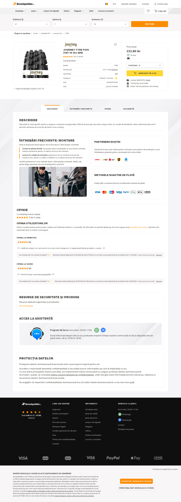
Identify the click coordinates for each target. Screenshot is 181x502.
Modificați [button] (114, 70)
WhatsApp (126, 414)
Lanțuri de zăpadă (51, 11)
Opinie (108, 109)
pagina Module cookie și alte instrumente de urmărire (74, 496)
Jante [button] (33, 11)
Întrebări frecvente (81, 109)
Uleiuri (66, 11)
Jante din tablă (91, 413)
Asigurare (56, 409)
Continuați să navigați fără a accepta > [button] (165, 469)
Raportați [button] (159, 255)
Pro (114, 4)
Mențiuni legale (59, 426)
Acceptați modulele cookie (136, 481)
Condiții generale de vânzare (64, 430)
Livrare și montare (106, 11)
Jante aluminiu (91, 418)
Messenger (127, 420)
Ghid (91, 11)
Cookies (55, 443)
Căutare (149, 24)
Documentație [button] (26, 305)
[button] (146, 255)
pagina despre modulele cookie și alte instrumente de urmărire (50, 491)
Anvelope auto (91, 409)
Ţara (54, 435)
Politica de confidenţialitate (63, 439)
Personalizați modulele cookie (136, 488)
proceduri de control (138, 227)
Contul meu (162, 4)
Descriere (52, 109)
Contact (145, 4)
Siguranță (128, 109)
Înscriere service (59, 422)
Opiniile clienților (129, 4)
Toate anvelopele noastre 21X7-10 (30, 88)
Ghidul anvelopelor (60, 413)
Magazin (78, 11)
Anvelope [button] (19, 11)
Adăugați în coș (147, 73)
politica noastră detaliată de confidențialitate (72, 374)
